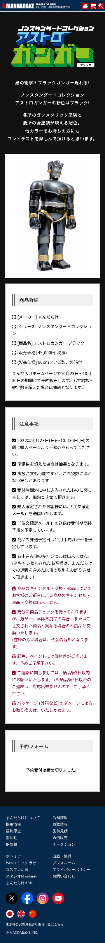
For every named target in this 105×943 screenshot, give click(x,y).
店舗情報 (60, 817)
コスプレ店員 (17, 869)
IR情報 (11, 844)
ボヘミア (13, 856)
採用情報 (13, 824)
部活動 (11, 837)
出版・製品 (61, 856)
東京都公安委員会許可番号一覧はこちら (35, 924)
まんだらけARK (19, 883)
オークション (63, 844)
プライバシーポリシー (71, 869)
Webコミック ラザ (21, 863)
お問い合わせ (63, 876)
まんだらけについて (23, 817)
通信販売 (60, 837)
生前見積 (60, 831)
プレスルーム (63, 863)
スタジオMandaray (21, 876)
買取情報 (60, 824)
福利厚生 (13, 831)
